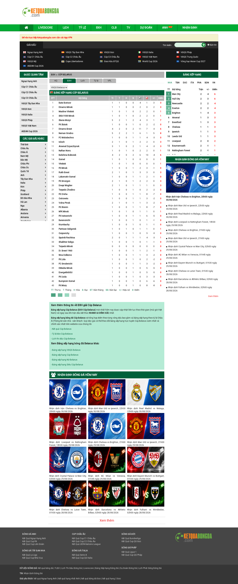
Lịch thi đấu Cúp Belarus (63, 338)
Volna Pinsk (64, 203)
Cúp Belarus (65, 74)
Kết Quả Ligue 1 (129, 552)
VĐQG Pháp (26, 120)
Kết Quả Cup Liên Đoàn (33, 544)
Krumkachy (64, 224)
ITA (192, 82)
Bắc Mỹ (24, 160)
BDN (207, 82)
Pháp (23, 190)
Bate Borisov (65, 103)
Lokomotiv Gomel (67, 177)
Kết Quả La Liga (29, 555)
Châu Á (24, 152)
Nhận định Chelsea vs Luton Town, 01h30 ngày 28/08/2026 (67, 509)
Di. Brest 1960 (65, 250)
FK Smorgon (64, 181)
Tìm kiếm (167, 45)
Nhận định (189, 27)
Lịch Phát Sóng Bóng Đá (150, 568)
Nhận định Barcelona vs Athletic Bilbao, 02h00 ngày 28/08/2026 (106, 509)
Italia (23, 183)
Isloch (62, 142)
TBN (177, 82)
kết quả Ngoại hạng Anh (45, 578)
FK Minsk (63, 168)
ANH (165, 27)
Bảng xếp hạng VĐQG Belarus (66, 350)
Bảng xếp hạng (192, 74)
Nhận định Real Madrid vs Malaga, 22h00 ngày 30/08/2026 (145, 408)
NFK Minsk (64, 211)
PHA (199, 82)
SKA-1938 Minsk (66, 116)
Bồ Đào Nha (26, 198)
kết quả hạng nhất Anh (69, 578)
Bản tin (213, 45)
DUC (185, 82)
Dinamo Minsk (65, 107)
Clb (114, 27)
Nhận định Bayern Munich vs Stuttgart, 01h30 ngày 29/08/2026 (145, 476)
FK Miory (63, 285)
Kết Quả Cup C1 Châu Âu (83, 538)
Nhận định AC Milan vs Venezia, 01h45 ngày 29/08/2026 (106, 476)
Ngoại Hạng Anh (29, 81)
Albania (24, 209)
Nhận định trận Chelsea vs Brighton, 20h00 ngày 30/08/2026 (67, 408)
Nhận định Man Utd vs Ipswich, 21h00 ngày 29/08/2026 (145, 442)
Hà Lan (24, 202)
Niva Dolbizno (65, 255)
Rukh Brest (64, 172)
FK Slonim (63, 207)
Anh (22, 175)
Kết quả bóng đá (45, 568)
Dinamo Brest (65, 129)
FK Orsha (63, 194)
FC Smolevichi (65, 264)
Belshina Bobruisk (67, 155)
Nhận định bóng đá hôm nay (192, 159)
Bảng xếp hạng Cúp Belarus (65, 355)
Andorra (24, 213)
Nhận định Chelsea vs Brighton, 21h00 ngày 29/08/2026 (106, 442)
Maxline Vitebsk (66, 111)
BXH (53, 74)
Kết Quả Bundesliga (131, 538)
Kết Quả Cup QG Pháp (132, 555)
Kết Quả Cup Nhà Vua (32, 558)
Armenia (25, 217)
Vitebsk (62, 163)
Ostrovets (63, 198)
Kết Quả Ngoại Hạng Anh (34, 538)
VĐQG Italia (26, 114)
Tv (128, 27)
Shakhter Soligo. (66, 242)
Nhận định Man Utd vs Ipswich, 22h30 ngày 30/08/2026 (106, 408)
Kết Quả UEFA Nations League (86, 544)
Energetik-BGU (65, 272)
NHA (170, 82)
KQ (56, 81)
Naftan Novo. (65, 150)
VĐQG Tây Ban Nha (30, 103)
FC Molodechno (66, 137)
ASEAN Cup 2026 (29, 131)
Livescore (45, 27)
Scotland (25, 194)
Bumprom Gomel (67, 281)
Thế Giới (24, 144)
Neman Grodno (66, 133)
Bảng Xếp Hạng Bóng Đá (106, 568)
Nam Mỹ (24, 156)
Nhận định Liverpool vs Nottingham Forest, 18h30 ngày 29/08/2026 (67, 442)
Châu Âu (25, 148)
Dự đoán (146, 27)
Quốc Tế (25, 171)
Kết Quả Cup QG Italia (82, 558)
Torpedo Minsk (66, 246)
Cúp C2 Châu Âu (29, 92)
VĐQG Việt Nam (28, 126)
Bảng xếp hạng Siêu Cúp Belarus (67, 364)
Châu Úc (25, 167)
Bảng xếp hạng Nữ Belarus (64, 360)
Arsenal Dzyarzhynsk (69, 146)
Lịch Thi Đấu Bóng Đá (71, 568)
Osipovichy (64, 233)
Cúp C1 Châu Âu (29, 87)
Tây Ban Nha (27, 179)
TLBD (57, 568)
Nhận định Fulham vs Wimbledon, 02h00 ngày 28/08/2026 (145, 509)
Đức (22, 186)
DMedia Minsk (65, 268)
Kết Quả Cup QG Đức (131, 541)
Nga (22, 206)
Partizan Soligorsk (67, 229)
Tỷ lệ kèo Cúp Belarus (62, 334)
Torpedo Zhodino (67, 190)
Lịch (66, 27)
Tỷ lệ (96, 81)
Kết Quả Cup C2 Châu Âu (83, 541)
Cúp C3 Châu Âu (29, 98)
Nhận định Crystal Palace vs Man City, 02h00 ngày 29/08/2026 (67, 476)
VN (213, 82)
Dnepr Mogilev (65, 185)
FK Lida (62, 259)
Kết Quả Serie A (79, 555)
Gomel (62, 159)
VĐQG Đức (26, 109)
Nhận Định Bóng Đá (33, 573)
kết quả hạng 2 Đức (111, 578)
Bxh (98, 27)
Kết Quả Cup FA (29, 541)
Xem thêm (107, 520)
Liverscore (88, 568)
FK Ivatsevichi (65, 216)
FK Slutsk (63, 124)
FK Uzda (63, 277)
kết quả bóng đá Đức (91, 578)
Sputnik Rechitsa (67, 237)
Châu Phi (25, 163)
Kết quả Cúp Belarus (61, 329)
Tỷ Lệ (82, 27)
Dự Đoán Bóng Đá (128, 568)
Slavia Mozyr (65, 120)
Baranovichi (64, 220)
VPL (109, 81)
